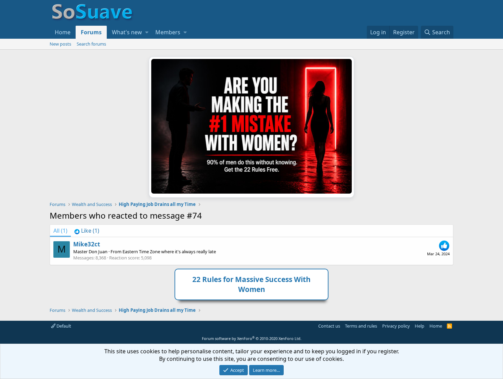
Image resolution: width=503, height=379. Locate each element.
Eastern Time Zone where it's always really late (169, 251)
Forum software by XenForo (251, 338)
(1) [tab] (60, 230)
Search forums (91, 44)
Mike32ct (86, 244)
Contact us (329, 326)
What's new (127, 32)
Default (63, 326)
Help (419, 326)
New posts (60, 44)
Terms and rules (361, 326)
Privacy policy (396, 326)
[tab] (87, 230)
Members (167, 32)
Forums (91, 32)
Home (62, 32)
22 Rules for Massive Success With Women (251, 284)
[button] (146, 32)
